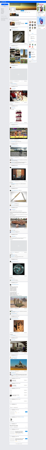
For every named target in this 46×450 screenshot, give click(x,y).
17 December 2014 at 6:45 (14, 146)
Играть (26, 23)
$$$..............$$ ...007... (13, 374)
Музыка (25, 12)
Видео (23, 12)
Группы (27, 12)
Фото (21, 12)
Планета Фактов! (13, 47)
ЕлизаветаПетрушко (35, 23)
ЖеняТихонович (35, 26)
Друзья (19, 12)
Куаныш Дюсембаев (13, 183)
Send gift (26, 10)
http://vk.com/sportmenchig (15, 3)
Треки (29, 35)
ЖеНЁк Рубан (12, 256)
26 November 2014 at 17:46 (14, 261)
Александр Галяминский (14, 313)
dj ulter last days (32, 36)
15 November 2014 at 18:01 (14, 319)
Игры (29, 12)
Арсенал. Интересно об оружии (15, 29)
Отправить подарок (32, 48)
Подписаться (25, 43)
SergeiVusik (32, 26)
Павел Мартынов (34, 61)
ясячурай (32, 23)
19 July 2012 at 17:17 (14, 404)
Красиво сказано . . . (14, 236)
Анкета (17, 12)
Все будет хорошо (33, 38)
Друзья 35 (30, 20)
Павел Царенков (13, 372)
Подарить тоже (11, 421)
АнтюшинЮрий (30, 23)
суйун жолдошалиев (14, 126)
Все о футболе (13, 67)
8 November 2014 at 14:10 (14, 357)
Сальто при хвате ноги (12, 138)
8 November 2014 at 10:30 (14, 340)
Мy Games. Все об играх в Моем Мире (33, 56)
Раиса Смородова (13, 335)
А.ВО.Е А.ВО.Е (12, 311)
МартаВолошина (30, 26)
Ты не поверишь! (13, 88)
